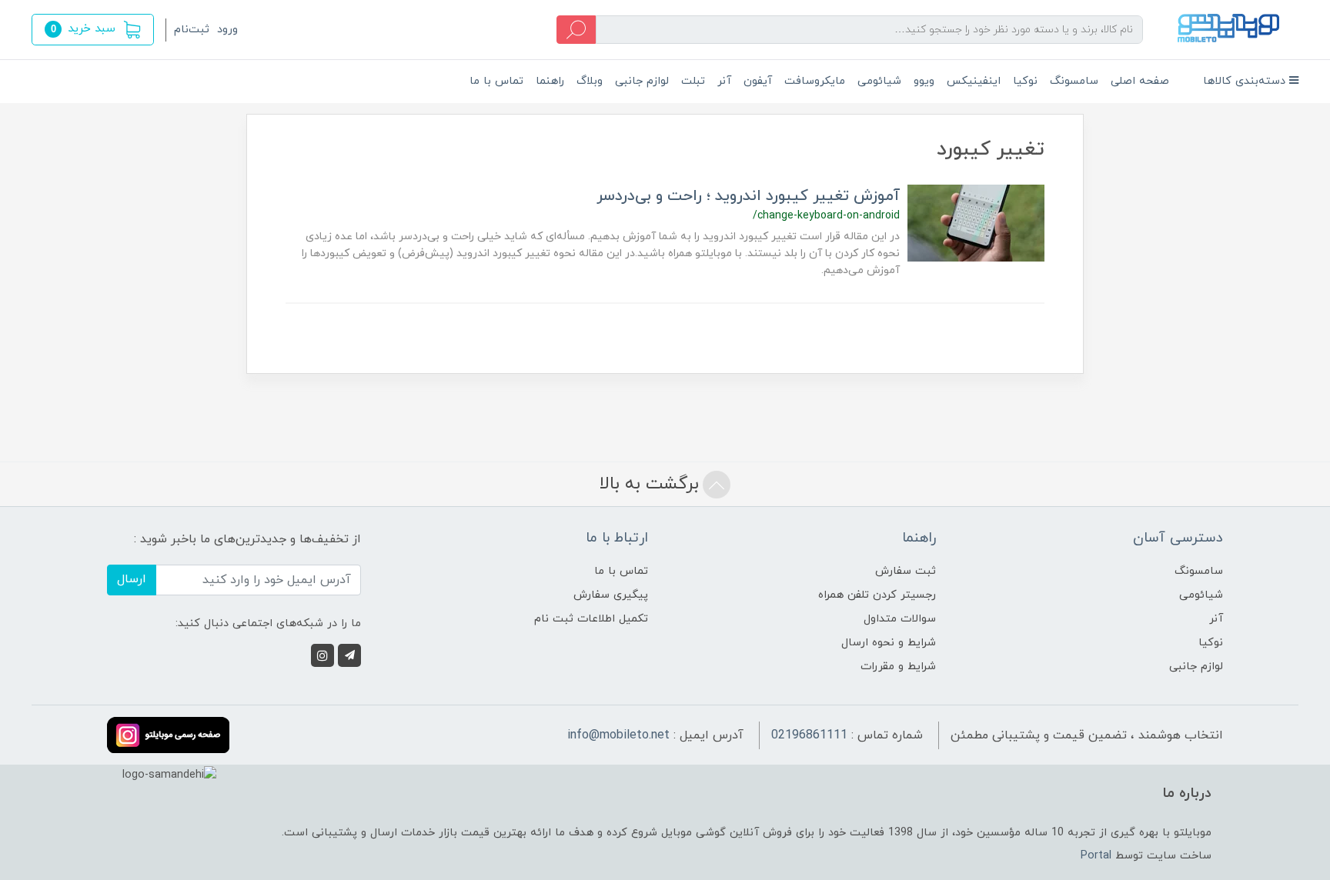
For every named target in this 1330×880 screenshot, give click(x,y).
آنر (724, 81)
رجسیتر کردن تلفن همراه (877, 595)
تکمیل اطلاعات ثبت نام (591, 619)
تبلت (693, 81)
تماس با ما (496, 81)
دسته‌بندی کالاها (1246, 81)
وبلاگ (589, 81)
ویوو (924, 81)
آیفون (758, 81)
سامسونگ (1074, 81)
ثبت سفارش (905, 571)
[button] (93, 29)
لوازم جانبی (642, 81)
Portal (1096, 856)
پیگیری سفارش (610, 595)
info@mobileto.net (618, 735)
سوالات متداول (900, 619)
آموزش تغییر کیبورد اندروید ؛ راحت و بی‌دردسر (748, 196)
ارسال (131, 579)
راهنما (550, 81)
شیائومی (879, 81)
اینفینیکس (974, 81)
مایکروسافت (814, 81)
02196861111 (809, 735)
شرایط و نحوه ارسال (888, 643)
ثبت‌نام (191, 30)
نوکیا (1025, 81)
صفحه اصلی (1140, 81)
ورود (227, 30)
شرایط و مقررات (898, 666)
